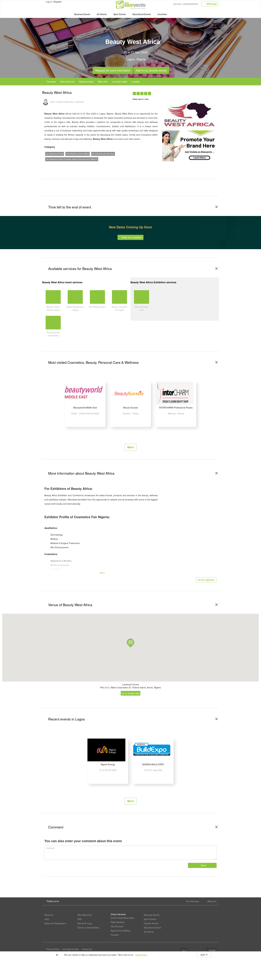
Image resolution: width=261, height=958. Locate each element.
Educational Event (152, 927)
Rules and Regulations (55, 923)
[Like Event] (197, 91)
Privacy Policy (53, 949)
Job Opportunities (70, 949)
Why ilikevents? (84, 914)
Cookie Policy (141, 954)
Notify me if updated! (131, 237)
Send (203, 865)
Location (136, 81)
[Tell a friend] (203, 91)
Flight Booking (117, 922)
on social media (119, 81)
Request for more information (112, 69)
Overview (51, 81)
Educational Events (141, 14)
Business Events (82, 14)
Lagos (130, 59)
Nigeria (141, 59)
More (130, 447)
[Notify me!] (191, 91)
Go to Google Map (130, 693)
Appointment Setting (120, 930)
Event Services (67, 81)
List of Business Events (54, 153)
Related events (86, 81)
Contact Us (87, 949)
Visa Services (117, 926)
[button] (130, 643)
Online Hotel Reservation (123, 917)
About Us (212, 901)
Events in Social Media (88, 927)
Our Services (192, 901)
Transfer (115, 934)
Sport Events (119, 14)
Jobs (46, 919)
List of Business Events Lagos (103, 153)
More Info (102, 81)
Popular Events (151, 923)
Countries (162, 14)
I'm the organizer (206, 579)
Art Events (102, 14)
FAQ (79, 919)
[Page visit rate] (186, 91)
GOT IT (204, 954)
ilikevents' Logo (84, 923)
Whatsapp (211, 3)
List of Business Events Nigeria (77, 153)
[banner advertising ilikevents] (189, 145)
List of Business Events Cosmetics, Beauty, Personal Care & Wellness (71, 159)
